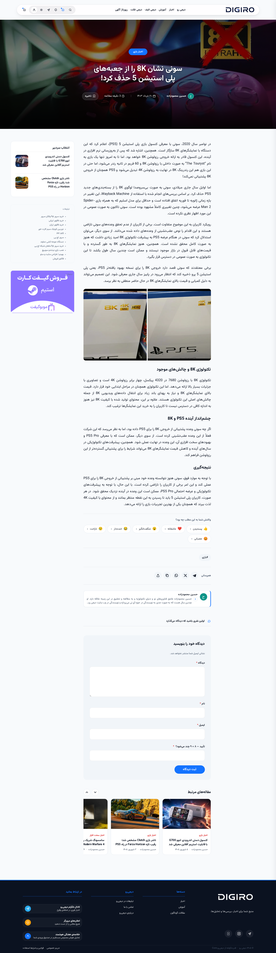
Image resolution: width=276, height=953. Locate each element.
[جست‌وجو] (70, 10)
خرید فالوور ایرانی (56, 220)
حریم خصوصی (53, 948)
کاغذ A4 (60, 233)
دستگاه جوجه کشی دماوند (52, 242)
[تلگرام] (249, 933)
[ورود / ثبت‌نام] (34, 10)
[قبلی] (95, 792)
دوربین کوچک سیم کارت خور (51, 229)
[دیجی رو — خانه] (240, 9)
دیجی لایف (150, 10)
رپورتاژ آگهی (121, 10)
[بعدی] (86, 792)
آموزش (162, 10)
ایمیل (201, 725)
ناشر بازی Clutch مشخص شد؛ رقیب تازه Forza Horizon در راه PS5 (56, 183)
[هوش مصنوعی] (63, 10)
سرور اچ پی (59, 237)
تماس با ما (129, 907)
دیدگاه (200, 663)
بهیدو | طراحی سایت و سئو (52, 254)
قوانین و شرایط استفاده (33, 948)
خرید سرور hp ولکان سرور (52, 216)
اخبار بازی (138, 52)
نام (202, 704)
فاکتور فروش (58, 258)
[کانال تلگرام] (49, 10)
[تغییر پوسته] (41, 10)
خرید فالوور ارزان (57, 224)
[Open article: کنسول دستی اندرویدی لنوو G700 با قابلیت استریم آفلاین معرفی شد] (21, 161)
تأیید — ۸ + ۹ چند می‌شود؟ (189, 747)
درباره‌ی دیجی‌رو (126, 913)
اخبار (171, 10)
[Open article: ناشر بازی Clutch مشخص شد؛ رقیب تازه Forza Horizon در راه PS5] (21, 183)
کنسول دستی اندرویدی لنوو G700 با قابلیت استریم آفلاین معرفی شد (55, 161)
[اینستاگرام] (239, 933)
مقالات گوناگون (177, 913)
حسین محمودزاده (176, 96)
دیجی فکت (136, 10)
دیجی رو (181, 10)
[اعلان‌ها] (56, 10)
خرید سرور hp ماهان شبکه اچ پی (49, 246)
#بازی (205, 557)
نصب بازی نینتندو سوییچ (53, 250)
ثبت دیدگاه (189, 769)
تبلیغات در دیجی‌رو (125, 901)
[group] (147, 827)
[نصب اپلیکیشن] (228, 933)
